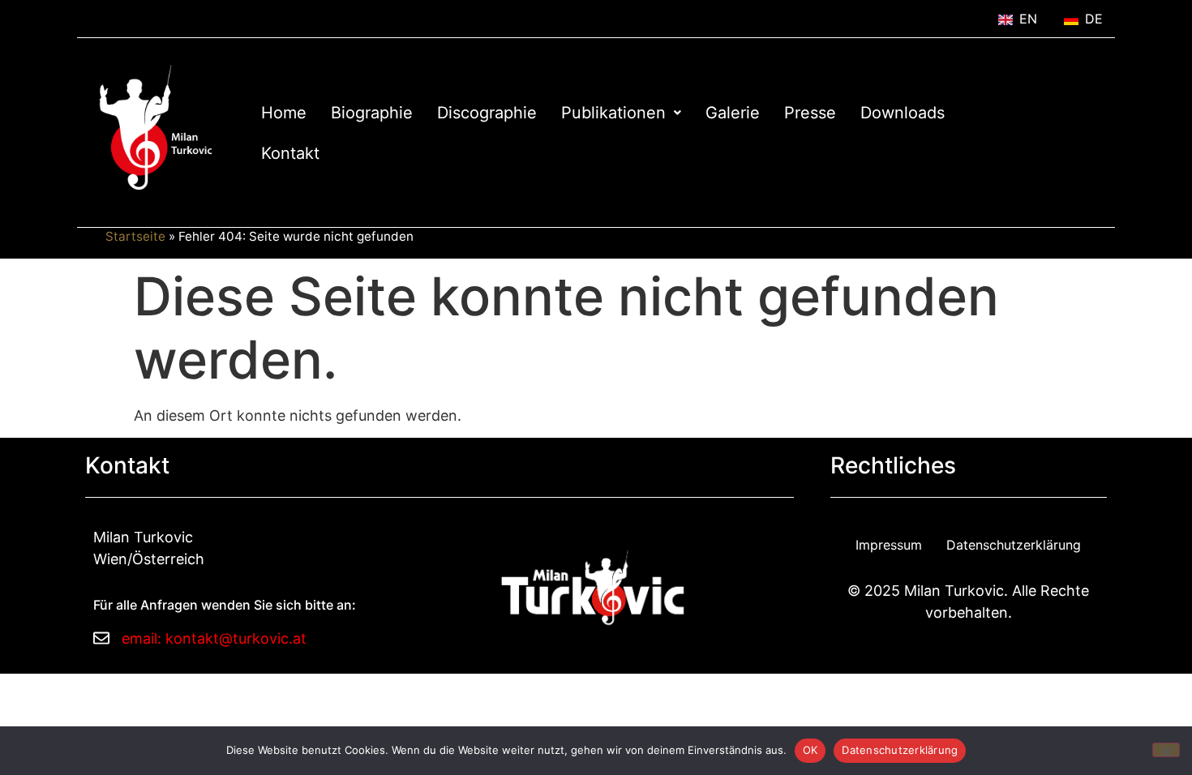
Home (284, 112)
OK (810, 749)
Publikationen (613, 112)
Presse (810, 112)
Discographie (487, 112)
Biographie (372, 112)
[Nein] (1166, 750)
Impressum (888, 545)
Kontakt (290, 153)
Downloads (902, 112)
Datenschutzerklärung (1013, 545)
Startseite (135, 236)
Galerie (732, 112)
